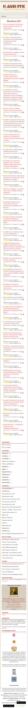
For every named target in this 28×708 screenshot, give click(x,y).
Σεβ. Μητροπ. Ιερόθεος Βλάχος (10, 539)
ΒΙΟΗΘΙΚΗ (5, 466)
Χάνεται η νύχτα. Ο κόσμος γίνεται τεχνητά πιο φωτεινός (12, 109)
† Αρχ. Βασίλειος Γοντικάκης (10, 544)
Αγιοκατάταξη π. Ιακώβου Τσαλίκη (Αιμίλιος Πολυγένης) (13, 53)
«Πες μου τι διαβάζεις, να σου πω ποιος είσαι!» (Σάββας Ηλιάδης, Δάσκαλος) (13, 190)
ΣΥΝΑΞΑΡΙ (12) (6, 491)
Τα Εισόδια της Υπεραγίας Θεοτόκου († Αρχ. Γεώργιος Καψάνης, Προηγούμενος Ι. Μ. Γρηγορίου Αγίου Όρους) (12, 163)
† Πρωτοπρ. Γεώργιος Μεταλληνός (11, 552)
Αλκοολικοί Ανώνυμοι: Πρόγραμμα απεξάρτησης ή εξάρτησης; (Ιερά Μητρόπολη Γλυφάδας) (13, 177)
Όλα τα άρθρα (6, 447)
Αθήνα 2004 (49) (6, 525)
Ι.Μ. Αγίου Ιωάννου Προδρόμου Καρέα (12, 574)
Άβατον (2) (5, 515)
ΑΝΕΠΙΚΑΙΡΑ (5, 480)
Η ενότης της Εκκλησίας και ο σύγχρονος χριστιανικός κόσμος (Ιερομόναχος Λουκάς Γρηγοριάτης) (13, 40)
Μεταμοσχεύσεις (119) (8, 493)
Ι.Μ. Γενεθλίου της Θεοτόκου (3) (11, 569)
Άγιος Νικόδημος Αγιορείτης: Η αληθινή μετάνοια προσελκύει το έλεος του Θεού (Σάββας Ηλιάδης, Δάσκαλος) (13, 272)
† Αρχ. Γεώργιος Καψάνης (9, 542)
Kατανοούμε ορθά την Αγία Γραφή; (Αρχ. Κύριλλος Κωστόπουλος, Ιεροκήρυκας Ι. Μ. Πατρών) (13, 204)
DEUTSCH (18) (6, 531)
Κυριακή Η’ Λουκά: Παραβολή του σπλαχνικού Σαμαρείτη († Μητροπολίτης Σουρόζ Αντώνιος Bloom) (13, 309)
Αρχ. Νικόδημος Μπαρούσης (9, 547)
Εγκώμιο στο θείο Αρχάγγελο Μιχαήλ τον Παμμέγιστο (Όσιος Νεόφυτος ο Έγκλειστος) (13, 334)
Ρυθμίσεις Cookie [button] (20, 706)
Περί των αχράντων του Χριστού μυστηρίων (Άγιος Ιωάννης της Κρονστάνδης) (13, 26)
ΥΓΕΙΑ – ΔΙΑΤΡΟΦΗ (7, 464)
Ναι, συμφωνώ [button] (21, 702)
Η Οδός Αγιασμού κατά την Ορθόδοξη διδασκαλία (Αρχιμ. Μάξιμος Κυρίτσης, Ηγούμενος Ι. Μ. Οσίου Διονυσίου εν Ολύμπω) (14, 245)
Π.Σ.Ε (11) (4, 523)
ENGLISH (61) (5, 528)
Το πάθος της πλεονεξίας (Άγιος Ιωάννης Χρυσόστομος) (13, 232)
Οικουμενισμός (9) (7, 520)
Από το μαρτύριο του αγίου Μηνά (13, 297)
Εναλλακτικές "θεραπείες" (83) (11, 499)
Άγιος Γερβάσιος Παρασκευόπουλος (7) (13, 533)
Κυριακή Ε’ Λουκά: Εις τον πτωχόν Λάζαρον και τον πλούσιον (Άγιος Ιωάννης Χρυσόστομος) (13, 402)
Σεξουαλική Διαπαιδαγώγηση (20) (11, 507)
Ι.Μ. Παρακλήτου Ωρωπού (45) (10, 566)
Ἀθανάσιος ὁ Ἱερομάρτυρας (11, 599)
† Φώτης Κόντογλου (7, 558)
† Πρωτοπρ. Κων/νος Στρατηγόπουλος (12, 555)
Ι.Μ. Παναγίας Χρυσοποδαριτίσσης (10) (13, 564)
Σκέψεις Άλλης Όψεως (8, 461)
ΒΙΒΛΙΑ (4, 469)
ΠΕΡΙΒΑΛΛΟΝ (5, 474)
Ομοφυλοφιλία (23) (7, 496)
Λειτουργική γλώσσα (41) (9, 501)
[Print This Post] (21, 29)
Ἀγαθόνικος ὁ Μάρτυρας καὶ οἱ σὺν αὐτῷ (10, 598)
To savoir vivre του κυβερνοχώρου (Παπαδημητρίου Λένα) (13, 150)
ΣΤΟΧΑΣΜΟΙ (5, 458)
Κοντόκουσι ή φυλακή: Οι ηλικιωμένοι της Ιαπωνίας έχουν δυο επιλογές (13, 286)
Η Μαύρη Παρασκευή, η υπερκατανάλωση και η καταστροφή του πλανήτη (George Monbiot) (13, 77)
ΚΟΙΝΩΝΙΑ (5, 456)
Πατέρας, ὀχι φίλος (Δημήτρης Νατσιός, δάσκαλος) (12, 259)
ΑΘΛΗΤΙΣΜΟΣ (5, 482)
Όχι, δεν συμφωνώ (8, 706)
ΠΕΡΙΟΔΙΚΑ (5, 477)
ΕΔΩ (17, 624)
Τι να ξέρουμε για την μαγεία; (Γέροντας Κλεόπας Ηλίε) (12, 322)
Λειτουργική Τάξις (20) (8, 504)
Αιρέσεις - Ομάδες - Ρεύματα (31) (11, 509)
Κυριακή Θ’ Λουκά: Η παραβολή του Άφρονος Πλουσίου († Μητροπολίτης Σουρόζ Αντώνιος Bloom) (13, 219)
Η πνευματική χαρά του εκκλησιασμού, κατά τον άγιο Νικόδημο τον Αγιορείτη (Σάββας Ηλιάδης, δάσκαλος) (13, 388)
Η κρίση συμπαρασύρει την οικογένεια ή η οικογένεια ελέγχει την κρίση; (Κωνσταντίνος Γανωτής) (13, 137)
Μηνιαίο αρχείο (6, 444)
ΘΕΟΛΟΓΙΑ (5, 453)
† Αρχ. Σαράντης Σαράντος (9, 550)
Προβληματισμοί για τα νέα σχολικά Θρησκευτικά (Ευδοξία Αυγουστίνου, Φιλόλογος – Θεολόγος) (12, 373)
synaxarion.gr (13, 609)
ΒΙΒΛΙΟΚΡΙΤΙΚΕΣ (6, 472)
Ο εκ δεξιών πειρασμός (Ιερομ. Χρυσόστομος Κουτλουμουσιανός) (13, 64)
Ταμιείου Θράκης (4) (8, 571)
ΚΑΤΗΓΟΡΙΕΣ (5, 450)
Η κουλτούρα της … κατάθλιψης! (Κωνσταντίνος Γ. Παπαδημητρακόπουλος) (13, 426)
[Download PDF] (23, 29)
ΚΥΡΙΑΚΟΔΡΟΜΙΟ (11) (8, 488)
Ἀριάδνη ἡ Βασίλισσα (16, 602)
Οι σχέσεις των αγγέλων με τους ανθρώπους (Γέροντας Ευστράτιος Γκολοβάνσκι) (13, 347)
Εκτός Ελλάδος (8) (7, 517)
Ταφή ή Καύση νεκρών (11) (9, 512)
